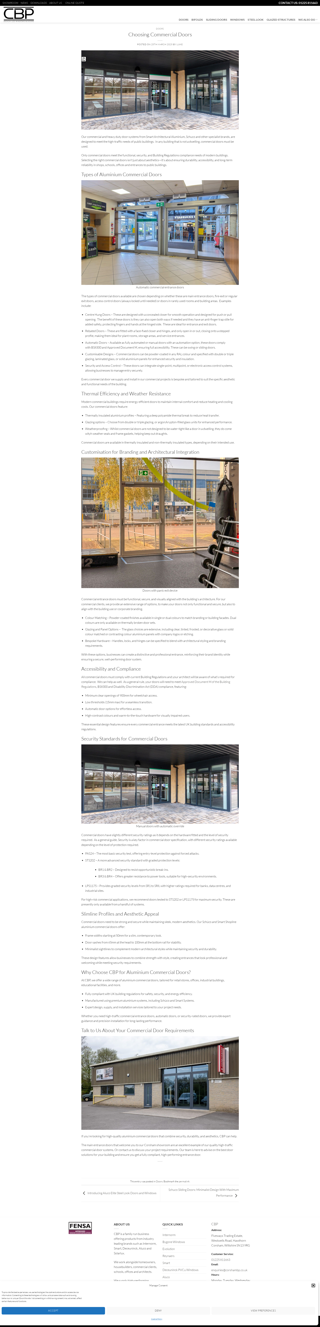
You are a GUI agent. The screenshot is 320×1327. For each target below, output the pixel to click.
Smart (166, 1263)
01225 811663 (220, 1259)
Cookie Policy (156, 1319)
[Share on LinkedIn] (174, 1168)
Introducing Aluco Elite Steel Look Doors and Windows (121, 1193)
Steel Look (256, 19)
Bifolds (197, 19)
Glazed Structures (281, 19)
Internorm (169, 1235)
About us (55, 3)
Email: (214, 1264)
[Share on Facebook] (146, 1168)
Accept (53, 1310)
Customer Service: (222, 1253)
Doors (184, 19)
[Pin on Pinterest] (167, 1168)
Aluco (166, 1277)
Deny (158, 1310)
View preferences (263, 1310)
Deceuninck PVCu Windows (180, 1270)
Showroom (10, 3)
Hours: (215, 1274)
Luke (180, 44)
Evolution (168, 1249)
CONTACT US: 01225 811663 (298, 3)
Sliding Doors (216, 19)
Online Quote (74, 3)
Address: (216, 1229)
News (24, 3)
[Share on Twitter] (153, 1168)
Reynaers (168, 1256)
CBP (214, 1224)
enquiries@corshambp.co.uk (229, 1270)
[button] (313, 1285)
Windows (237, 19)
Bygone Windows (173, 1242)
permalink (184, 1181)
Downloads (38, 3)
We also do (306, 19)
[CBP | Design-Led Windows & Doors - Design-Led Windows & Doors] (18, 14)
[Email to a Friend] (160, 1168)
